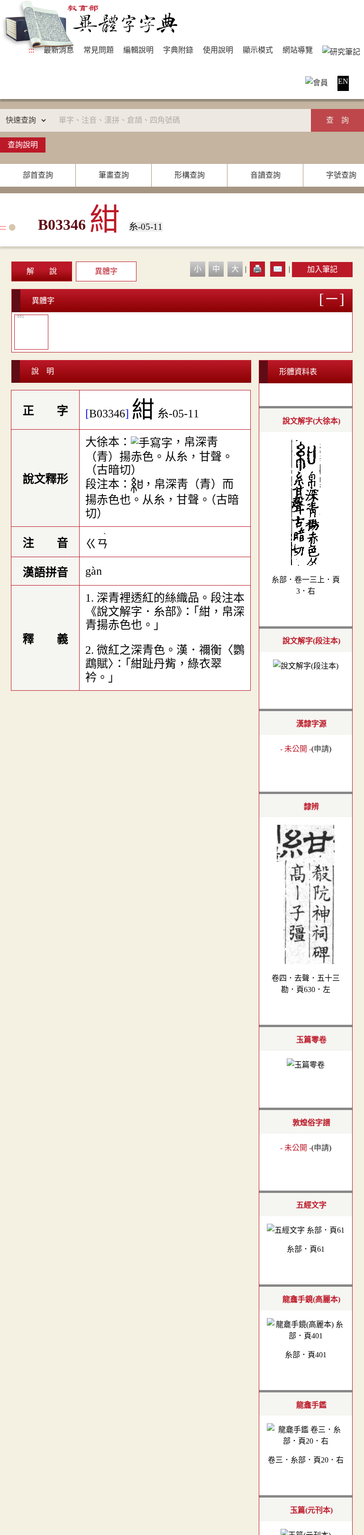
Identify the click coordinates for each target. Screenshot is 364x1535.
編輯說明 (138, 50)
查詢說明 (23, 145)
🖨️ (257, 269)
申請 (321, 749)
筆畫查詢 (114, 175)
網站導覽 (297, 50)
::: (31, 50)
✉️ (277, 269)
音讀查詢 (265, 175)
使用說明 (218, 50)
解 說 (42, 271)
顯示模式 (258, 50)
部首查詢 (38, 175)
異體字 (106, 271)
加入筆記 (322, 269)
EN (343, 81)
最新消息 (59, 50)
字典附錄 (178, 50)
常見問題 (98, 50)
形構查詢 (189, 175)
